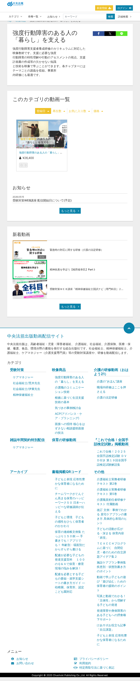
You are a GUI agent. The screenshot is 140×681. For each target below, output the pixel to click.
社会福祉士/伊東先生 (26, 389)
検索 (110, 16)
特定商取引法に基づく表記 (96, 667)
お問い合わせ (25, 663)
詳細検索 (123, 16)
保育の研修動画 (64, 440)
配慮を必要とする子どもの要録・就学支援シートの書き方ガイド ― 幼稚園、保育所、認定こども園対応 (70, 582)
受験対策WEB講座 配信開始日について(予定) (42, 200)
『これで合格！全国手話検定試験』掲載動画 (111, 442)
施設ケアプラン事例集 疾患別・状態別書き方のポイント (111, 567)
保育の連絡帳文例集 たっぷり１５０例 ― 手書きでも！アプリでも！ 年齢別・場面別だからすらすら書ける (70, 540)
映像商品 (59, 370)
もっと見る (69, 211)
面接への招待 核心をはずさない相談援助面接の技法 (70, 428)
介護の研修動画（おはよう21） (111, 372)
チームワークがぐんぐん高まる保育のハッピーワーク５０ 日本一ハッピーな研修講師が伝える (70, 502)
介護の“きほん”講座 (109, 381)
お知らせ (52, 16)
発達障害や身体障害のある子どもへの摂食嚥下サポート (111, 615)
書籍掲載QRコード (66, 472)
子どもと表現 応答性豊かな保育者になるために (70, 483)
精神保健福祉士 (23, 395)
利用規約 (85, 663)
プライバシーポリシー (93, 659)
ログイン (122, 7)
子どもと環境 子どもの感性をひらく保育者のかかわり (69, 521)
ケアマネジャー (23, 377)
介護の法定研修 (107, 397)
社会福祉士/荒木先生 (26, 383)
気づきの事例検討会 (68, 408)
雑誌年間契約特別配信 (27, 440)
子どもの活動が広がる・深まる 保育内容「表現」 (110, 533)
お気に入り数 (77, 111)
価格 (96, 111)
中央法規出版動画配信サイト (36, 336)
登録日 (41, 111)
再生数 (57, 111)
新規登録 (102, 7)
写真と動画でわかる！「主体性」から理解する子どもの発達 (111, 600)
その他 (99, 472)
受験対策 (17, 370)
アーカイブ (18, 472)
